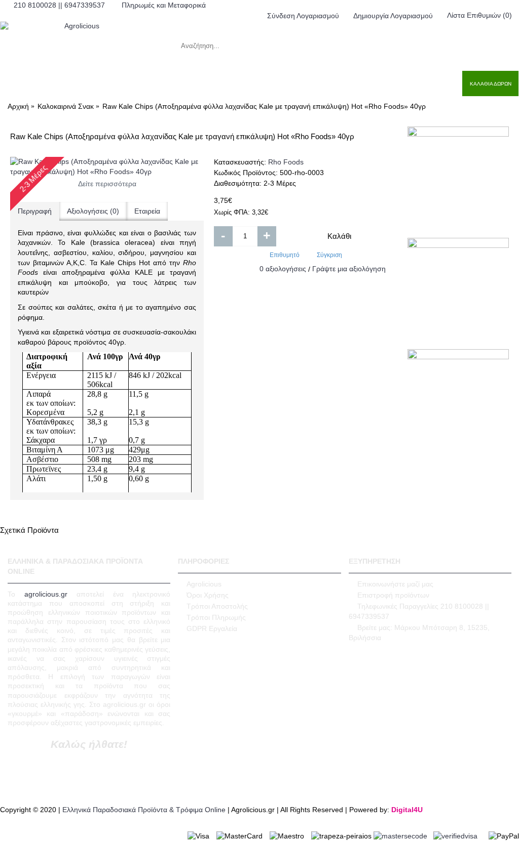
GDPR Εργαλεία (212, 628)
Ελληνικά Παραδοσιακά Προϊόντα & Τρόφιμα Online (144, 810)
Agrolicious (204, 584)
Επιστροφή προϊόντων (393, 595)
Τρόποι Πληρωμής (216, 617)
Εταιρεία (147, 211)
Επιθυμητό (285, 255)
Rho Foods (286, 162)
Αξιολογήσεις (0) (93, 211)
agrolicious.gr (45, 594)
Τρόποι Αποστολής (217, 606)
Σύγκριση (329, 255)
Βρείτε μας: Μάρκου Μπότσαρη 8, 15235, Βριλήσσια (419, 632)
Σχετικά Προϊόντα (29, 530)
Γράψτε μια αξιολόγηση (349, 269)
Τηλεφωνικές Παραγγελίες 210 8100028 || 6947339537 (419, 611)
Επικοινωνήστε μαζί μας (395, 584)
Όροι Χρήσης (208, 595)
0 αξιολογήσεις (283, 269)
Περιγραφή (35, 211)
